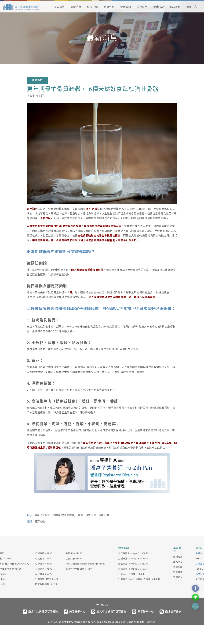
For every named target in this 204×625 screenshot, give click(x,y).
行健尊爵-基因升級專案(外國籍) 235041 (139, 579)
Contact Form (195, 606)
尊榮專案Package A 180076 (133, 553)
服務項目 (178, 561)
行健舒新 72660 (43, 558)
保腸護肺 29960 (74, 553)
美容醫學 (142, 6)
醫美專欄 (178, 572)
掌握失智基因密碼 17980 (79, 569)
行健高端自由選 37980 (47, 579)
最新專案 (178, 556)
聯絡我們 (175, 6)
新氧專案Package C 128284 (133, 563)
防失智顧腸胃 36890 (46, 584)
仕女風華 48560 (74, 558)
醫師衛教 (37, 80)
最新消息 (75, 6)
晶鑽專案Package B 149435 (133, 558)
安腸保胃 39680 (43, 569)
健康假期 (125, 6)
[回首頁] (21, 6)
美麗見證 (178, 567)
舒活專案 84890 (43, 553)
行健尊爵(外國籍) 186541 (131, 574)
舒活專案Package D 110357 (133, 569)
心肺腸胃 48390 (43, 563)
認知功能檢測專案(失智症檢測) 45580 (85, 563)
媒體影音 (178, 577)
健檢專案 (109, 6)
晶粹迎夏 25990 (43, 574)
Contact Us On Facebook (195, 588)
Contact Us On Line (195, 597)
